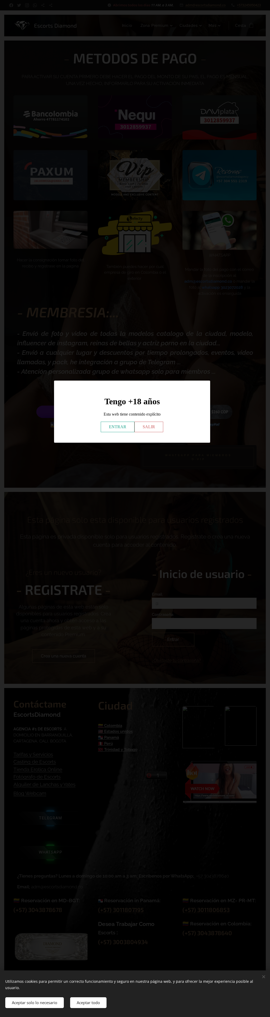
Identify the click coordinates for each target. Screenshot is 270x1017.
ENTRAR (117, 427)
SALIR (149, 427)
